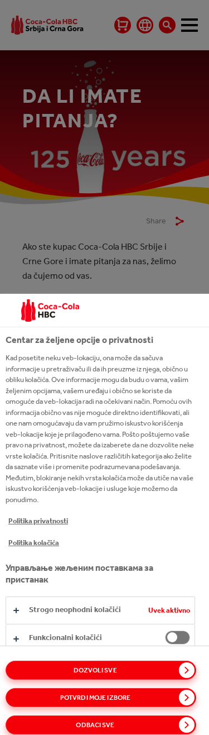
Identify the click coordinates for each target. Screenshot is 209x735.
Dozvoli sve (95, 670)
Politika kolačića (33, 542)
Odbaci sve (95, 725)
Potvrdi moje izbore (95, 697)
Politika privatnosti (38, 521)
